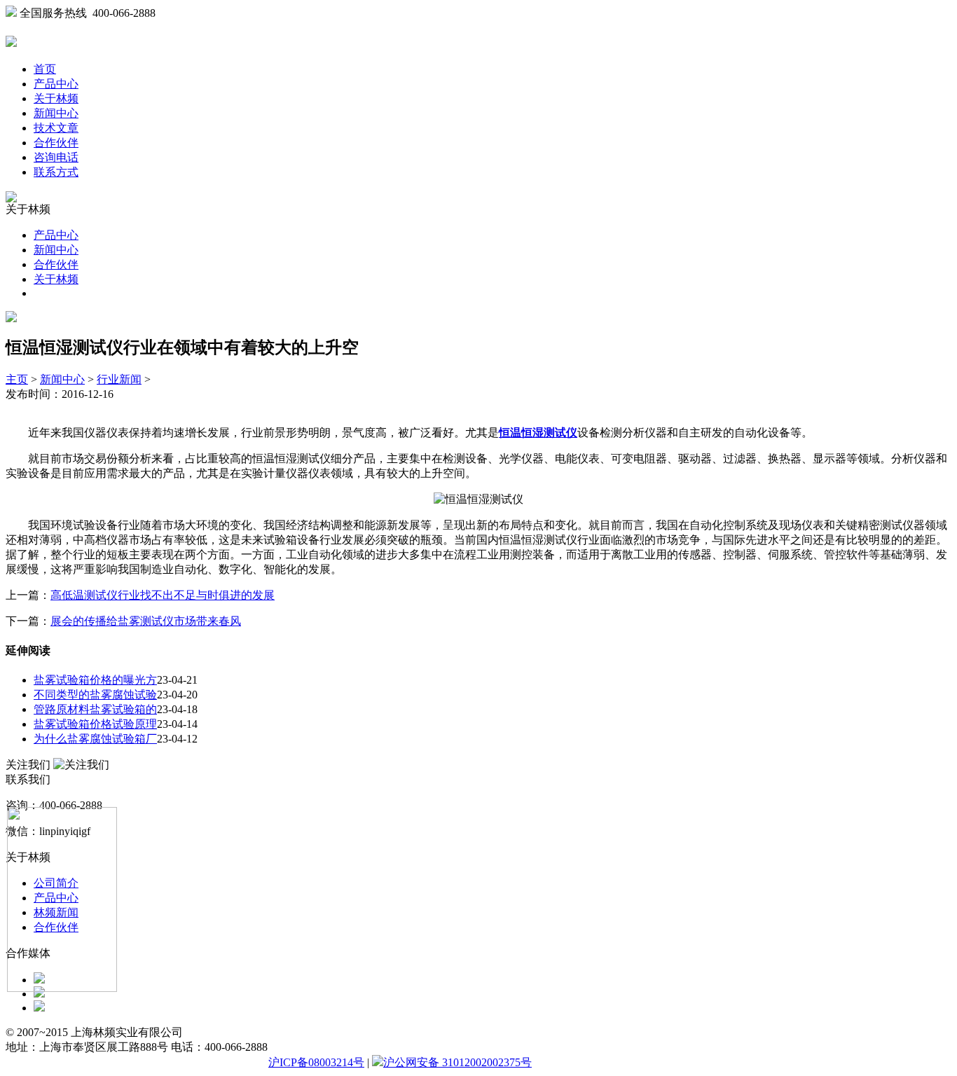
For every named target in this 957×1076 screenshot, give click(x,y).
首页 (45, 69)
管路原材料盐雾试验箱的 (95, 709)
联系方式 (56, 172)
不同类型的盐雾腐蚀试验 (95, 695)
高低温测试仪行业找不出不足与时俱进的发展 (162, 595)
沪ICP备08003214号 (316, 1062)
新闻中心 (56, 113)
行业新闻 (119, 379)
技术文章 (56, 128)
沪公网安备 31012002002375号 (457, 1062)
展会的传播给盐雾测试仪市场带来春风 (145, 621)
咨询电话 (56, 157)
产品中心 (56, 84)
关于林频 (56, 98)
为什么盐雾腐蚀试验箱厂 (95, 739)
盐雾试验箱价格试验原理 (95, 724)
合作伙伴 (56, 143)
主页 (17, 379)
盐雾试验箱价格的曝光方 (95, 680)
